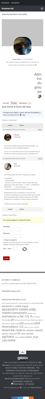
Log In (6, 258)
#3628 (40, 158)
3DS (3, 303)
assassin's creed (16, 303)
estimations (9, 316)
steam (6, 330)
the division (29, 330)
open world (15, 323)
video (16, 337)
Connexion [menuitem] (5, 3)
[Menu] (42, 9)
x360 (4, 340)
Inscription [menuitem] (15, 3)
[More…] (30, 398)
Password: (6, 233)
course (30, 313)
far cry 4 (26, 316)
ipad (19, 320)
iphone (23, 320)
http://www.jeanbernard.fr (14, 379)
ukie (23, 333)
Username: (6, 226)
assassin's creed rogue (15, 306)
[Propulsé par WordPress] (20, 387)
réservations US (12, 326)
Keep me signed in (11, 240)
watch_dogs (32, 337)
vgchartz (8, 337)
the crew (16, 330)
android (7, 303)
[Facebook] (14, 398)
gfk (12, 319)
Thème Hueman (36, 387)
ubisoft (39, 330)
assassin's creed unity (19, 309)
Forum (14, 103)
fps (33, 317)
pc (22, 323)
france (37, 317)
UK (19, 333)
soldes (36, 327)
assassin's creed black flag (33, 303)
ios (16, 320)
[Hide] (32, 398)
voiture (22, 337)
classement (19, 312)
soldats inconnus (29, 327)
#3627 (40, 129)
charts (6, 313)
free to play (6, 320)
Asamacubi (8, 8)
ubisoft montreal (9, 334)
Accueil (6, 103)
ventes (30, 333)
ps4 (37, 323)
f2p (18, 317)
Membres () (25, 103)
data (34, 313)
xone (11, 340)
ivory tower (30, 320)
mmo (8, 324)
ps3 (32, 323)
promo (27, 323)
